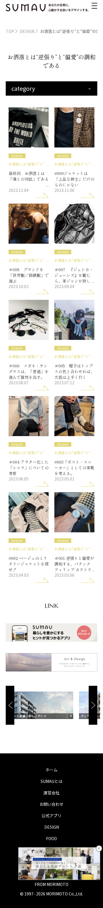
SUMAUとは (51, 781)
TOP (10, 31)
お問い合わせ (51, 804)
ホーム (51, 770)
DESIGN (27, 31)
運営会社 (51, 792)
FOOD (51, 838)
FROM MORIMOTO (51, 884)
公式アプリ (51, 815)
